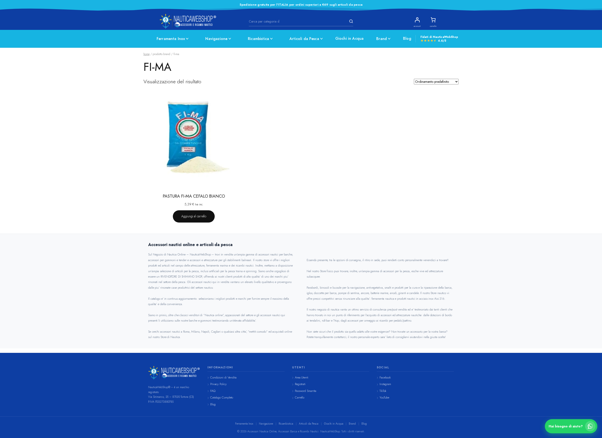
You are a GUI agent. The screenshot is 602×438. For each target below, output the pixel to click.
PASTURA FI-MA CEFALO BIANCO (194, 196)
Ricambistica (258, 38)
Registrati (300, 384)
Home (146, 54)
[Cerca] (350, 21)
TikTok (383, 391)
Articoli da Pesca (304, 38)
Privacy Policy (218, 384)
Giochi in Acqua (349, 38)
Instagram (385, 384)
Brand (381, 38)
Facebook (385, 377)
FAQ (212, 391)
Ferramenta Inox (171, 38)
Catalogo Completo (221, 397)
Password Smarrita (305, 391)
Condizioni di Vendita (223, 377)
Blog (407, 38)
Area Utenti (301, 377)
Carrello (299, 397)
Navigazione (216, 38)
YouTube (384, 397)
